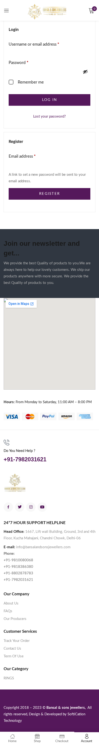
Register (49, 194)
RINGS (9, 678)
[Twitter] (19, 507)
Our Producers (15, 619)
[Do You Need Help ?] (6, 442)
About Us (11, 603)
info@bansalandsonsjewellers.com (43, 547)
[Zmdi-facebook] (8, 507)
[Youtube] (42, 507)
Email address (30, 155)
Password (26, 62)
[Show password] (85, 71)
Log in (49, 100)
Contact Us (12, 648)
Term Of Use (14, 656)
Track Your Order (17, 641)
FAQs (8, 611)
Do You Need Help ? (19, 451)
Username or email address (42, 43)
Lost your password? (49, 116)
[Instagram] (31, 507)
